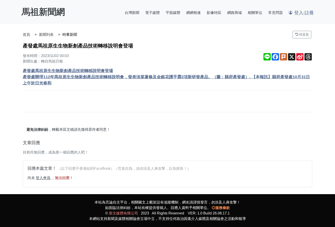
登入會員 (43, 178)
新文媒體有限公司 (123, 213)
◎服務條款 (221, 208)
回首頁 (303, 34)
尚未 (32, 178)
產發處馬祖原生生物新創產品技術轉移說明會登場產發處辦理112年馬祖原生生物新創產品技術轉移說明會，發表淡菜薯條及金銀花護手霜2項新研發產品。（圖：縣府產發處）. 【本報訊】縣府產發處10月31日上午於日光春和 (166, 76)
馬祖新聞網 (43, 12)
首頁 (26, 35)
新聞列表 (46, 35)
